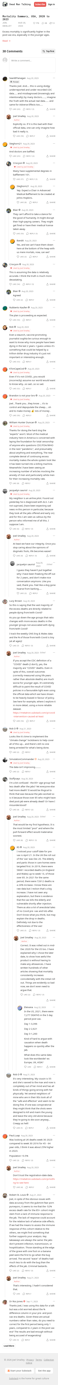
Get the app (44, 1370)
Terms (39, 1359)
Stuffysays (14, 778)
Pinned (16, 82)
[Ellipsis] (54, 77)
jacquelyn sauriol (18, 490)
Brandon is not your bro (22, 395)
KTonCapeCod (16, 368)
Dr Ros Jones (16, 1301)
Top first (50, 51)
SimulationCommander (21, 759)
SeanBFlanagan (17, 78)
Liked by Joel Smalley (21, 147)
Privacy (30, 1359)
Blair (15, 209)
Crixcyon (17, 162)
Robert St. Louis (17, 1194)
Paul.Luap (14, 1135)
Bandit (20, 240)
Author (17, 120)
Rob (11, 326)
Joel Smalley (6, 24)
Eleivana (28, 1007)
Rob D (12, 728)
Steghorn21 (15, 143)
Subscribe (40, 4)
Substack (13, 1378)
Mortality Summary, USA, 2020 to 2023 (25, 18)
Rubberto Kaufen (18, 307)
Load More (9, 1345)
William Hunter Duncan (21, 422)
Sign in (51, 4)
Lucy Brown (15, 600)
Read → (6, 40)
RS (18, 847)
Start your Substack (21, 1370)
